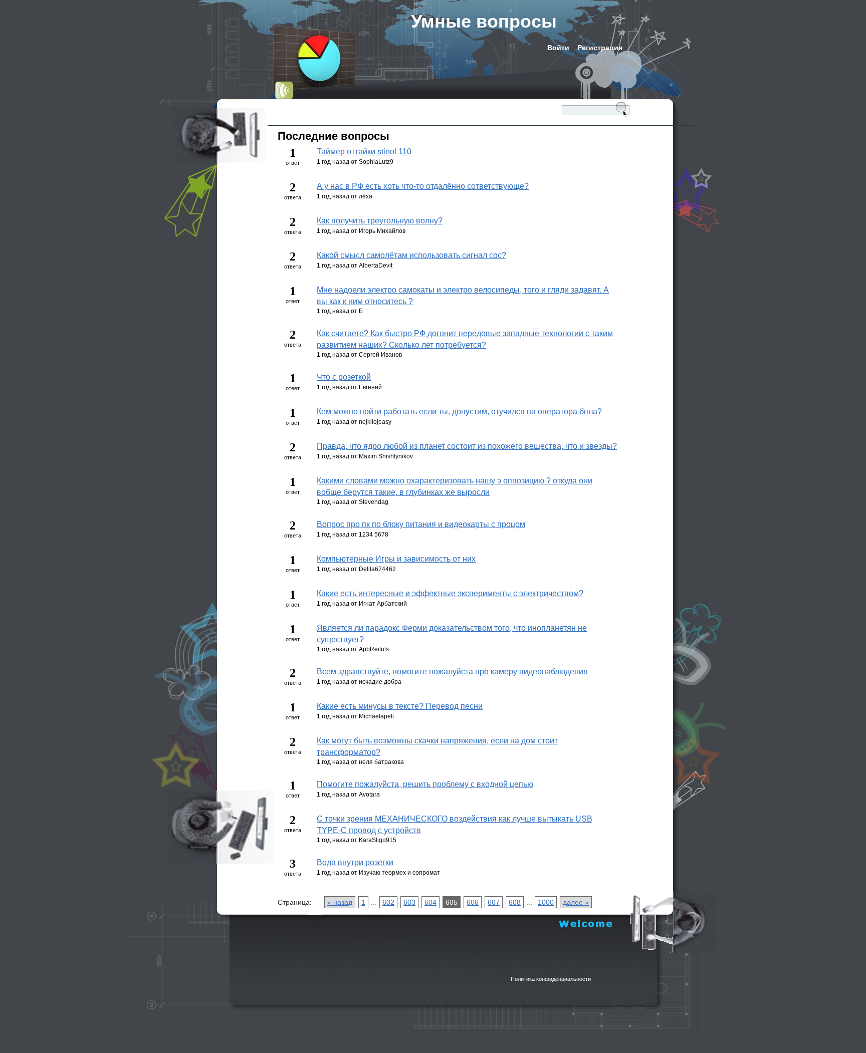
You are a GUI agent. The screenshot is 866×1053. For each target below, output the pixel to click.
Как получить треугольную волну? (380, 220)
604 (430, 902)
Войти (558, 48)
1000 (546, 902)
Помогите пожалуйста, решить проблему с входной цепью (425, 784)
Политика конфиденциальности (551, 979)
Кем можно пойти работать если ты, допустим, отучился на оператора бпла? (459, 411)
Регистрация (599, 48)
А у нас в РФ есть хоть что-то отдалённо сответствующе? (423, 186)
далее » (576, 902)
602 (388, 902)
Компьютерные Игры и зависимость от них (396, 559)
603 (409, 902)
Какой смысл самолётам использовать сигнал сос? (411, 255)
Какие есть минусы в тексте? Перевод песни (400, 706)
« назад (339, 902)
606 (473, 902)
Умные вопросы (484, 21)
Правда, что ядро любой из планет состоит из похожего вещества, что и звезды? (467, 446)
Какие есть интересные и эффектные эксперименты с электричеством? (450, 593)
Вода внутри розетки (355, 862)
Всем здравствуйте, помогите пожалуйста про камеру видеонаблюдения (452, 671)
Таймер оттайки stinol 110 (364, 151)
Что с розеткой (344, 377)
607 (494, 902)
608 (515, 902)
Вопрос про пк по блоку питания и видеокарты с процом (421, 524)
